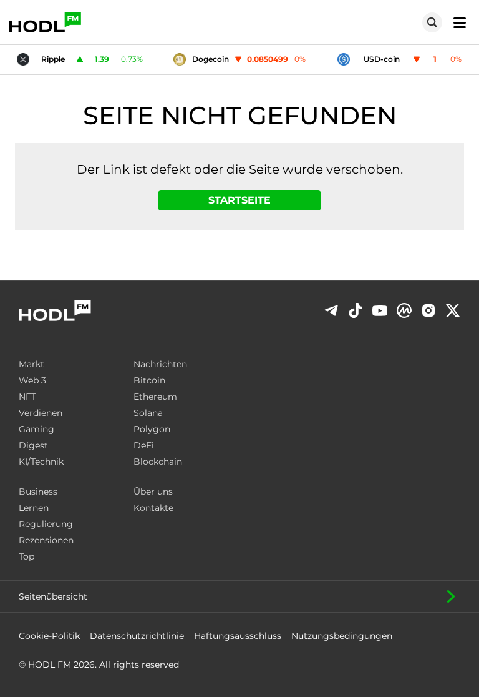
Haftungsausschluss (237, 635)
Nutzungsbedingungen (341, 635)
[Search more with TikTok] (355, 310)
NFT (27, 396)
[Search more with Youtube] (379, 311)
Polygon (151, 429)
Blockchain (157, 461)
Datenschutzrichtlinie (137, 635)
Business (38, 491)
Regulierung (46, 524)
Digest (33, 445)
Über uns (153, 491)
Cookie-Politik (49, 635)
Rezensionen (46, 540)
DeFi (143, 445)
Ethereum (155, 396)
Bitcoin (149, 380)
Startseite (239, 200)
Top (26, 556)
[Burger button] (456, 22)
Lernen (34, 507)
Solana (148, 412)
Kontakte (153, 507)
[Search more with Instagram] (428, 311)
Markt (31, 364)
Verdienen (40, 412)
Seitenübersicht (53, 596)
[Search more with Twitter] (452, 310)
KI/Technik (41, 461)
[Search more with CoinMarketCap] (404, 310)
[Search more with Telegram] (331, 310)
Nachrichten (160, 364)
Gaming (36, 429)
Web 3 (32, 380)
